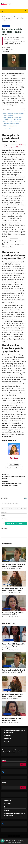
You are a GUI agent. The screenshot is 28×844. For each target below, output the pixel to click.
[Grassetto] (2, 508)
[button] (2, 11)
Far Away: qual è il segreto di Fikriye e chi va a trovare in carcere (13, 614)
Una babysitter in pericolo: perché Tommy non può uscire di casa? (13, 118)
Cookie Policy (7, 735)
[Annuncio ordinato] (10, 508)
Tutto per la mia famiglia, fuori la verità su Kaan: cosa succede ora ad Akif (13, 565)
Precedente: (13, 476)
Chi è (5, 639)
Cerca (4, 760)
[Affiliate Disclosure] (16, 836)
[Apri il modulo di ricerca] (25, 10)
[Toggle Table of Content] (22, 109)
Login (25, 498)
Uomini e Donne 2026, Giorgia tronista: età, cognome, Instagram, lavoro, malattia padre (13, 646)
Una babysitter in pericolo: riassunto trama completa (13, 114)
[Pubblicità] (14, 836)
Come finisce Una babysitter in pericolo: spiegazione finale (12, 122)
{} (19, 508)
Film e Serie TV (6, 26)
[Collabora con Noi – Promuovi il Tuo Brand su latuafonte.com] (11, 836)
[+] (21, 508)
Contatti (6, 807)
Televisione (10, 639)
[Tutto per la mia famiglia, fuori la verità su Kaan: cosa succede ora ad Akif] (14, 554)
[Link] (17, 508)
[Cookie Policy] (19, 836)
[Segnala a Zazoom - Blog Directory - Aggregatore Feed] (3, 771)
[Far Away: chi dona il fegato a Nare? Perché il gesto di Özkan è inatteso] (14, 578)
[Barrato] (8, 508)
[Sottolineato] (6, 508)
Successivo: (11, 483)
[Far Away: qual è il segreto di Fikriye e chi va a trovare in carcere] (14, 603)
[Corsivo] (4, 508)
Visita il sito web (14, 464)
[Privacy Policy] (9, 836)
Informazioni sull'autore (10, 126)
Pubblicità (6, 742)
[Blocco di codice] (15, 508)
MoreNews (10, 842)
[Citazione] (13, 508)
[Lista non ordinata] (12, 508)
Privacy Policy (7, 739)
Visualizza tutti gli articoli (14, 468)
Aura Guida (7, 47)
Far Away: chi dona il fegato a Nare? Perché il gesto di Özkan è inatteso (12, 590)
